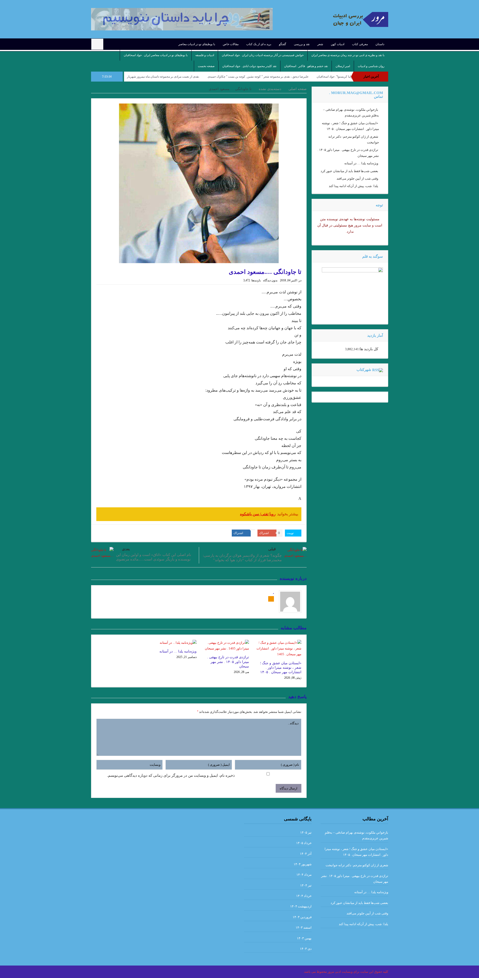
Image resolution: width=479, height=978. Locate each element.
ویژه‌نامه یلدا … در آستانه (178, 651)
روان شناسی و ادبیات (371, 66)
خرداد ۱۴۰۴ (304, 896)
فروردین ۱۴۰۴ (302, 917)
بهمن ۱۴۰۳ (304, 938)
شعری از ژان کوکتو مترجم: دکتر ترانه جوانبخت (357, 865)
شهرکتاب (364, 370)
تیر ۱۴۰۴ (306, 885)
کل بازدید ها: (368, 349)
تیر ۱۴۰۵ (306, 832)
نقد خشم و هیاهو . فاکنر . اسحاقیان (306, 66)
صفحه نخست (206, 66)
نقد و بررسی (302, 44)
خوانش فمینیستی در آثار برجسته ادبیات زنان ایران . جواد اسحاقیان (263, 55)
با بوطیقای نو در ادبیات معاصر (196, 44)
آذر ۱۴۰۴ (306, 854)
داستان (379, 44)
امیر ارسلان (343, 66)
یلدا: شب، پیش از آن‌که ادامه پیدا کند (353, 186)
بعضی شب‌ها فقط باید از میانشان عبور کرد (349, 171)
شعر (320, 44)
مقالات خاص (231, 44)
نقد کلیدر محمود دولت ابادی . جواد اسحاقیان (249, 66)
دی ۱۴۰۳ (306, 949)
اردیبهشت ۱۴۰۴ (301, 906)
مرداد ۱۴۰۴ (304, 874)
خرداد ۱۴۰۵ (304, 843)
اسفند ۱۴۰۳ (304, 927)
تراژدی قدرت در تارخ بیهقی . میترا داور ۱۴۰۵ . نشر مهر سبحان (228, 661)
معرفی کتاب (360, 44)
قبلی (272, 549)
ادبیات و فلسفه (204, 55)
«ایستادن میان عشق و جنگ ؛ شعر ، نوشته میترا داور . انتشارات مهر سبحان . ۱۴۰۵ (280, 667)
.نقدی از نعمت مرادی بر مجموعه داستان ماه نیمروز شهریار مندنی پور (191, 76)
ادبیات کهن (337, 44)
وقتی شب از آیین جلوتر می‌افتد (357, 178)
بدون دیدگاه (270, 280)
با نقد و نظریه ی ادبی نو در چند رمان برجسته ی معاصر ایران (347, 55)
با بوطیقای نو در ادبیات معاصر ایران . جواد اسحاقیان (156, 55)
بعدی (126, 549)
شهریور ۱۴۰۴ (303, 864)
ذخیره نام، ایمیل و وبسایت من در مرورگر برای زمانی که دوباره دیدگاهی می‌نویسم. (171, 775)
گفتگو (282, 44)
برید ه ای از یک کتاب (258, 44)
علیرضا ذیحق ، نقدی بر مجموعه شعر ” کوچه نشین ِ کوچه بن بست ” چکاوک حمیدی (292, 76)
